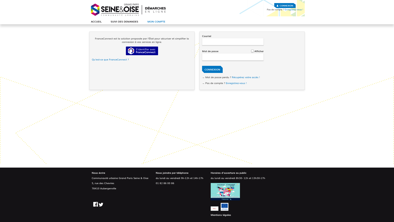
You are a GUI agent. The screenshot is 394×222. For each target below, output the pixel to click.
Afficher (259, 51)
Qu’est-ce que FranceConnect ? (110, 59)
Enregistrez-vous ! (285, 9)
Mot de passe (210, 51)
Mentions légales (221, 215)
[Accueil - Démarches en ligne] (128, 9)
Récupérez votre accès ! (246, 77)
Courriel (206, 36)
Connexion (286, 5)
